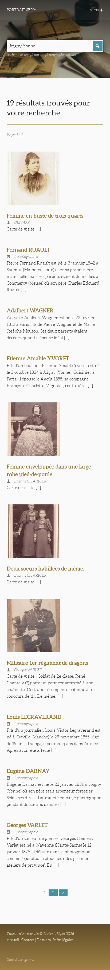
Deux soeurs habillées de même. (45, 568)
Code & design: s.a (20, 959)
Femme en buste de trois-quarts (45, 216)
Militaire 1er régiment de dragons (47, 663)
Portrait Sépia (22, 9)
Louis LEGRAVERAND (34, 717)
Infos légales (63, 940)
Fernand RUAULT (28, 250)
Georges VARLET (27, 825)
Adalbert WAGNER (30, 310)
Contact (27, 940)
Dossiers (44, 940)
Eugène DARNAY (28, 771)
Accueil (13, 940)
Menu (94, 9)
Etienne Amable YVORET (38, 358)
